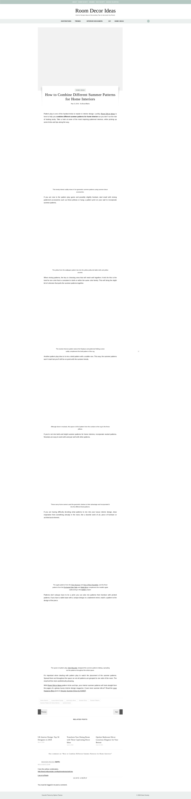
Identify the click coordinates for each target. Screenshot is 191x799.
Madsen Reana (48, 762)
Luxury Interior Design (57, 700)
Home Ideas (119, 21)
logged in (50, 785)
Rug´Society (100, 2)
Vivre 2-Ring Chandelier (90, 585)
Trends (78, 21)
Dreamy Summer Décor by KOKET (73, 691)
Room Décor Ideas (108, 114)
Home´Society (83, 2)
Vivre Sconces (75, 585)
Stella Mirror (84, 587)
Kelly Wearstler (72, 668)
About (74, 2)
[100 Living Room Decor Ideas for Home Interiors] (42, 711)
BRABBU (92, 2)
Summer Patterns (94, 700)
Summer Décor (83, 700)
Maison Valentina (112, 2)
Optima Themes (57, 795)
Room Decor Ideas (95, 11)
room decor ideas (71, 700)
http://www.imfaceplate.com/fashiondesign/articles (55, 771)
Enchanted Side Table (70, 587)
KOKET (83, 589)
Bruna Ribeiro (86, 103)
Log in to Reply (43, 775)
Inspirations (66, 21)
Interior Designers (95, 21)
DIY (110, 21)
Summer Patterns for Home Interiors (50, 703)
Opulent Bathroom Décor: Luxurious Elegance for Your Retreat (107, 739)
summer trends (67, 703)
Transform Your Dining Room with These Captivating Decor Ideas (78, 739)
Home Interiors (44, 700)
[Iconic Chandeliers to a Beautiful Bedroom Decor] (118, 711)
